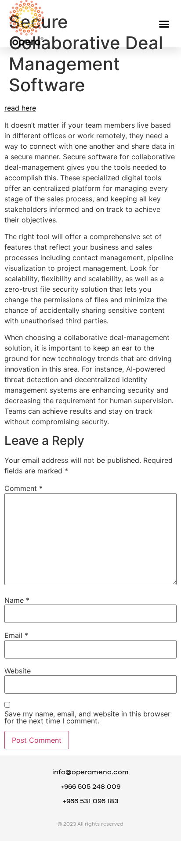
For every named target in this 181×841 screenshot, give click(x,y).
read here (20, 108)
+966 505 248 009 (90, 787)
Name (16, 600)
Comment (23, 488)
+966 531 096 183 (91, 801)
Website (17, 670)
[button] (164, 23)
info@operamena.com (90, 772)
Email (16, 635)
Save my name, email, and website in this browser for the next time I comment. (87, 717)
